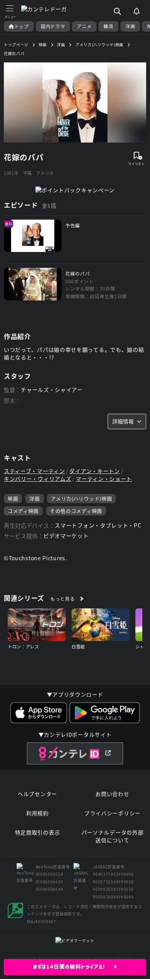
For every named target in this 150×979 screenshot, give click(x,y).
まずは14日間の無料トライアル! (73, 966)
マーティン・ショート (104, 478)
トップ (21, 26)
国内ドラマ (53, 26)
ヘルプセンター (37, 794)
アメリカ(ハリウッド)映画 (81, 498)
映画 (13, 498)
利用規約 (37, 813)
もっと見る (62, 598)
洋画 (130, 26)
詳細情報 (123, 421)
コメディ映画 (23, 510)
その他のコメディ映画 (76, 510)
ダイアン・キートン (94, 471)
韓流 (108, 26)
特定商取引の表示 (37, 832)
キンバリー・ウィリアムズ (37, 478)
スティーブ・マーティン (34, 471)
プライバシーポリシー (112, 813)
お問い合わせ (112, 794)
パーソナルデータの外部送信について (113, 836)
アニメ (84, 26)
